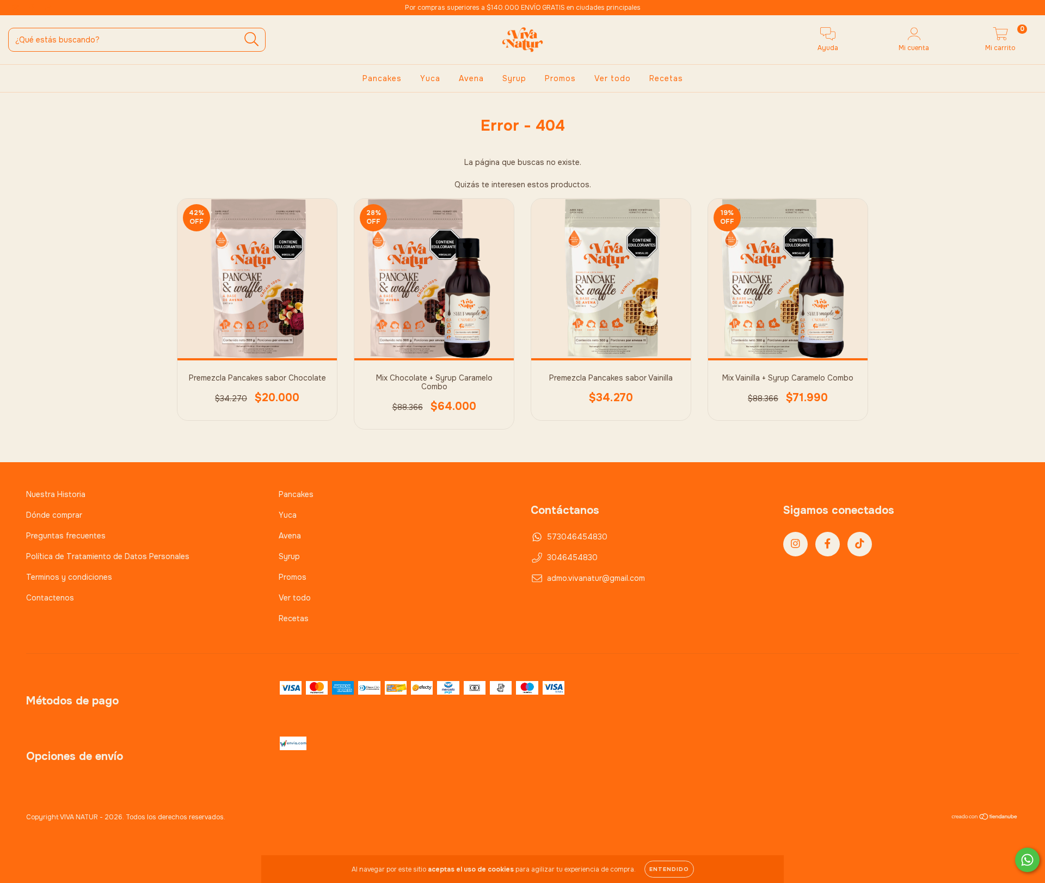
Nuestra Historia (55, 494)
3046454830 (572, 557)
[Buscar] (252, 39)
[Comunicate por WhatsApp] (1027, 860)
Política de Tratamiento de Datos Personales (107, 556)
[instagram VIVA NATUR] (16, 8)
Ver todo (612, 78)
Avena (471, 78)
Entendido (669, 869)
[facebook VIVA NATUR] (32, 8)
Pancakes (382, 78)
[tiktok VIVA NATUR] (48, 8)
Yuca (430, 78)
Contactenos (50, 598)
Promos (560, 78)
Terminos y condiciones (69, 577)
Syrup (514, 78)
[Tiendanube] (985, 818)
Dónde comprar (54, 515)
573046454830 (577, 537)
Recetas (666, 78)
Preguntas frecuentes (66, 536)
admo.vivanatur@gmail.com (596, 578)
